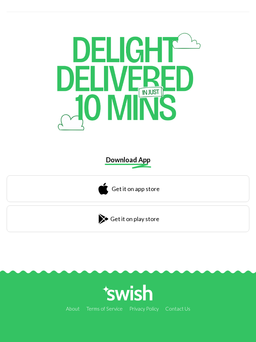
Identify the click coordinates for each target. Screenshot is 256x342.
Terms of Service (104, 309)
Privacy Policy (144, 309)
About (73, 309)
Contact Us (177, 309)
